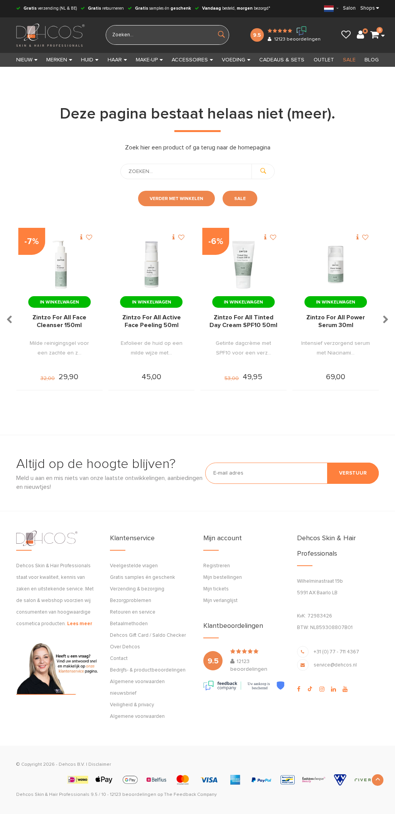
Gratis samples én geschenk (142, 577)
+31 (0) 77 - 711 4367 (336, 652)
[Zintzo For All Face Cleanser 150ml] (59, 264)
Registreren (216, 565)
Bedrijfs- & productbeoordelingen (148, 670)
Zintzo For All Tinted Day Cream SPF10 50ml (243, 321)
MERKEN (56, 60)
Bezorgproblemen (130, 600)
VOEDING (233, 60)
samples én (163, 8)
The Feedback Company (190, 794)
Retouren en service (132, 612)
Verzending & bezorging (137, 589)
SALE (349, 60)
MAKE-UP (147, 60)
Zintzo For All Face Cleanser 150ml (59, 321)
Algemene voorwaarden (137, 716)
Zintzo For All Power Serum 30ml (335, 321)
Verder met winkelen (176, 199)
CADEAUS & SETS (281, 60)
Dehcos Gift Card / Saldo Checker (148, 635)
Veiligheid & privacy (132, 704)
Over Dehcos (125, 647)
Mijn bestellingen (222, 577)
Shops (367, 8)
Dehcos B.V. (72, 764)
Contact (119, 658)
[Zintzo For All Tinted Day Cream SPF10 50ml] (243, 264)
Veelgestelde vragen (134, 565)
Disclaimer (99, 764)
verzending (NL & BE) (50, 8)
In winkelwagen (59, 302)
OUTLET (324, 60)
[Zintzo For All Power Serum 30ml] (335, 264)
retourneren (106, 8)
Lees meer (79, 623)
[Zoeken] (263, 171)
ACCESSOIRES (190, 60)
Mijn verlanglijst (220, 600)
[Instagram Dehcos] (322, 689)
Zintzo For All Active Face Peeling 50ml (151, 321)
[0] (374, 35)
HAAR (115, 60)
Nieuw (24, 60)
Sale (240, 199)
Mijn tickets (216, 589)
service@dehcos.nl (335, 665)
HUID (87, 60)
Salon (349, 8)
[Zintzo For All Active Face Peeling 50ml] (151, 264)
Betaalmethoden (129, 623)
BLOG (372, 60)
